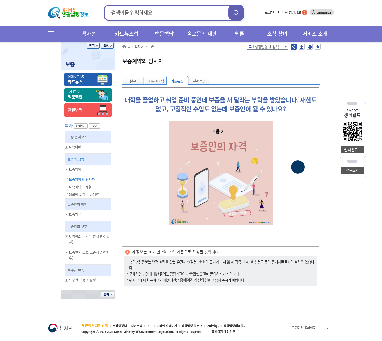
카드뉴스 (177, 80)
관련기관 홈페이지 (304, 327)
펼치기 (81, 126)
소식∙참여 (277, 33)
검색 (236, 12)
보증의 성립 (76, 159)
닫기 (93, 46)
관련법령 (199, 80)
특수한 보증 (76, 270)
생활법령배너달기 (234, 326)
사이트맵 (136, 326)
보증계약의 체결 (80, 186)
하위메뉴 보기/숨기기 (66, 147)
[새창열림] (60, 326)
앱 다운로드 (352, 149)
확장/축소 (107, 46)
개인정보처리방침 (94, 325)
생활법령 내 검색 (267, 46)
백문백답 (164, 33)
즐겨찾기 (318, 47)
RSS (149, 326)
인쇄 (310, 47)
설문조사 (352, 170)
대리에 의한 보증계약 (84, 194)
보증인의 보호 (77, 226)
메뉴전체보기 (52, 33)
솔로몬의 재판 (202, 33)
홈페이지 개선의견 (223, 331)
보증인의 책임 (77, 204)
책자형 (89, 33)
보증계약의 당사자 (82, 179)
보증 (70, 64)
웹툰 (239, 33)
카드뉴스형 (126, 33)
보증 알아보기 (77, 136)
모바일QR (212, 326)
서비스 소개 (314, 33)
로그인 (269, 12)
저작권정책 (120, 326)
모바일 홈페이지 (166, 326)
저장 (302, 47)
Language (323, 12)
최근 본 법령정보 (291, 12)
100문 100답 (155, 80)
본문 (133, 80)
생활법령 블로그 (191, 326)
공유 (294, 47)
